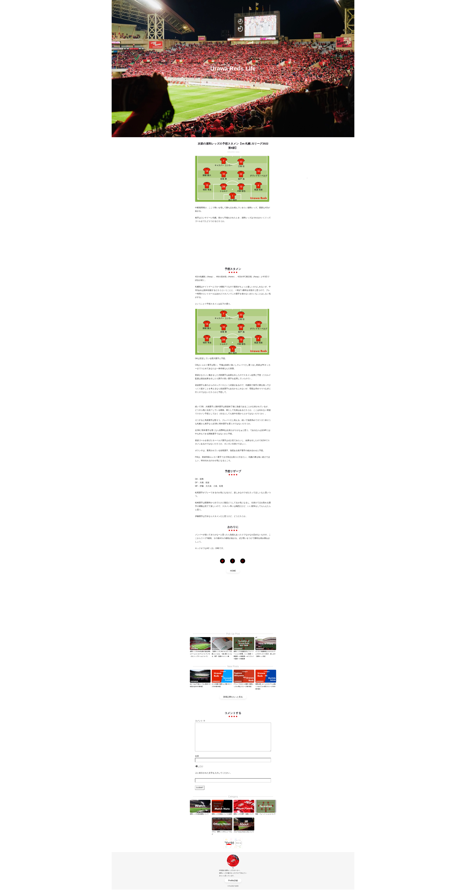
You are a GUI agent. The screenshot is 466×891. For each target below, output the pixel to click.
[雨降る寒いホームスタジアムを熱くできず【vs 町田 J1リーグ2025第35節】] (265, 676)
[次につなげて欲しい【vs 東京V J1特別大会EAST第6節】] (200, 676)
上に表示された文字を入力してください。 (213, 773)
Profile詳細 (233, 880)
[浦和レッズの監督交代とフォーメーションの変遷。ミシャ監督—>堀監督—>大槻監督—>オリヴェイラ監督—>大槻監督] (244, 643)
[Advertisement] (233, 243)
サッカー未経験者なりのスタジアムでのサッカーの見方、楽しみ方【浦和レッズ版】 (265, 654)
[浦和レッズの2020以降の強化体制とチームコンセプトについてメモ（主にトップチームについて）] (200, 643)
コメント (200, 721)
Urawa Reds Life (233, 68)
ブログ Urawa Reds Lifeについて (244, 832)
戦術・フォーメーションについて (265, 814)
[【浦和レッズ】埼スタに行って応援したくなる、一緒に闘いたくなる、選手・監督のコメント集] (222, 643)
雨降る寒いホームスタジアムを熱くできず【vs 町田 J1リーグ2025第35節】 (265, 686)
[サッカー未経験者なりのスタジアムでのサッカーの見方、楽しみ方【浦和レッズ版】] (265, 643)
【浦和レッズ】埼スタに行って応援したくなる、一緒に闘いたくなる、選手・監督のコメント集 (222, 654)
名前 (197, 756)
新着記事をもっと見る (233, 697)
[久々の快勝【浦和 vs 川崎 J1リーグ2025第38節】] (222, 676)
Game (237, 152)
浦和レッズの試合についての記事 (222, 814)
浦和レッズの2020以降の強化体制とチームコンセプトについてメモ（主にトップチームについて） (200, 654)
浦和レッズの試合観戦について (199, 814)
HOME (233, 571)
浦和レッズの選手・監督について (244, 814)
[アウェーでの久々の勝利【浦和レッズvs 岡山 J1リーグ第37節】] (244, 676)
